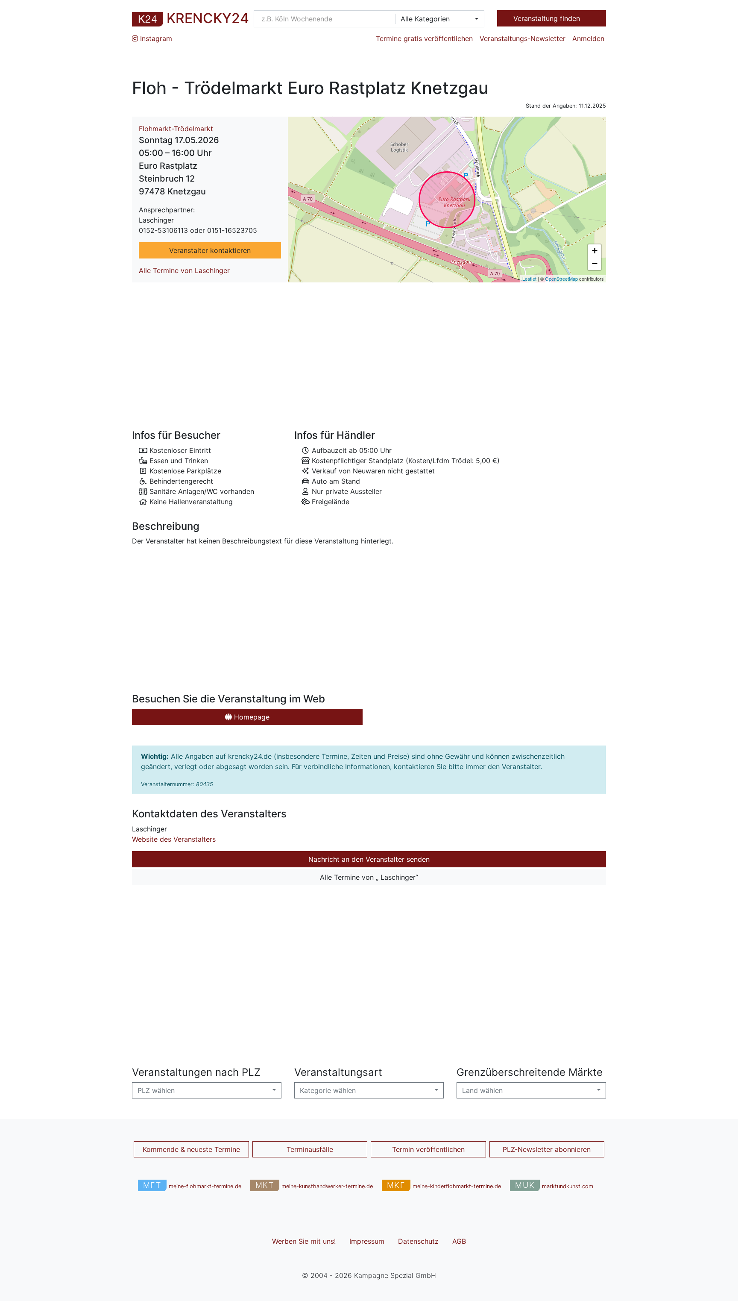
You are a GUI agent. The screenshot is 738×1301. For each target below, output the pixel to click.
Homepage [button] (250, 717)
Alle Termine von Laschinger (184, 270)
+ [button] (594, 250)
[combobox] (437, 19)
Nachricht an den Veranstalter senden (369, 859)
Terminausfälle (310, 1149)
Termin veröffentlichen (428, 1149)
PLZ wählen (156, 1090)
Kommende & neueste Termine (191, 1149)
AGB (459, 1241)
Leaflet (529, 278)
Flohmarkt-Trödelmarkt (176, 128)
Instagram (155, 38)
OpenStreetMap (561, 278)
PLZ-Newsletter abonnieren (547, 1149)
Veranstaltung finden (547, 18)
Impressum (366, 1241)
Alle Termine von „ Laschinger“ (369, 877)
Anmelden (588, 38)
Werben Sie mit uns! (304, 1241)
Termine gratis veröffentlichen (424, 38)
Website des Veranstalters (174, 839)
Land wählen (482, 1090)
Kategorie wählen (328, 1090)
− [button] (594, 263)
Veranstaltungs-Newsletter (522, 38)
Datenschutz (418, 1241)
